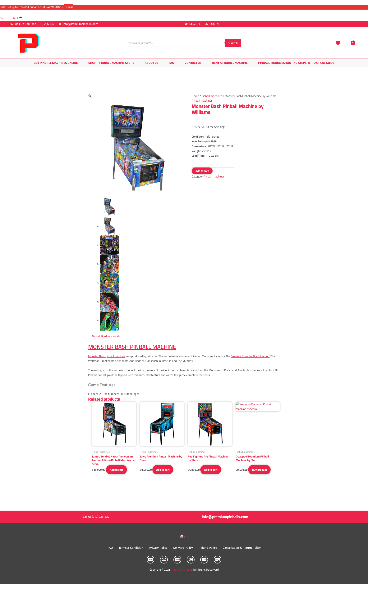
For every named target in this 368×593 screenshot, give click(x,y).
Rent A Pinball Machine (230, 63)
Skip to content (9, 18)
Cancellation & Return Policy (242, 547)
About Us (151, 63)
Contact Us (193, 63)
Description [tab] (99, 336)
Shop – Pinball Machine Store (111, 63)
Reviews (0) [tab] (113, 336)
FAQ (171, 63)
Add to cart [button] (116, 469)
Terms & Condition (131, 547)
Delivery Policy (183, 547)
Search (233, 43)
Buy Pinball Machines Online (56, 63)
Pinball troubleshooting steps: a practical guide (296, 63)
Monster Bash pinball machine (106, 356)
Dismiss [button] (68, 7)
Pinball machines (211, 96)
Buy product (259, 469)
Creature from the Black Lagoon (250, 356)
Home (195, 96)
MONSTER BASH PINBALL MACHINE (132, 346)
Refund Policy (208, 547)
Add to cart (202, 171)
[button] (90, 96)
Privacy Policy (158, 547)
